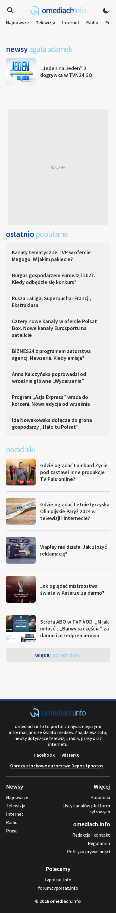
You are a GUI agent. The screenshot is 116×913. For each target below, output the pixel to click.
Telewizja (45, 22)
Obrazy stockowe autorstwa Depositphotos (56, 766)
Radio (92, 22)
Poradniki (100, 797)
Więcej (58, 654)
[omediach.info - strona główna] (58, 10)
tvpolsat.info (58, 880)
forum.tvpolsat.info (58, 888)
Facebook (44, 755)
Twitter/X (69, 755)
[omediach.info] (58, 715)
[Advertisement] (58, 167)
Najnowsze (17, 22)
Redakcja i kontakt (91, 835)
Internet (70, 22)
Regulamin (99, 843)
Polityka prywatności (88, 852)
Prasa (12, 831)
